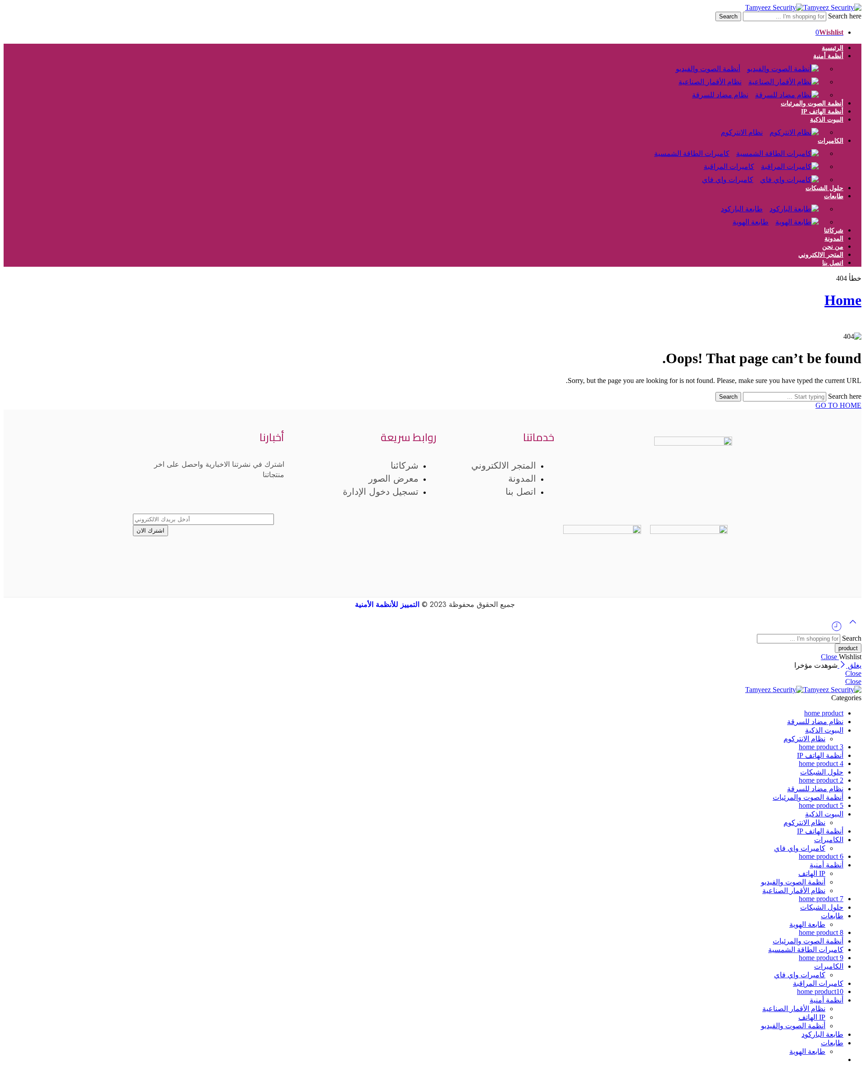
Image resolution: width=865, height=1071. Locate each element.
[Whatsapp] (615, 498)
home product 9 (821, 958)
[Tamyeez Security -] (803, 7)
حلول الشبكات (824, 188)
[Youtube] (650, 498)
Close (830, 657)
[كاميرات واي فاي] (792, 175)
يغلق (853, 665)
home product (823, 713)
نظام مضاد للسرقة (720, 95)
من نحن (832, 246)
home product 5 (821, 805)
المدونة (833, 238)
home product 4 (821, 763)
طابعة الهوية (751, 222)
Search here (843, 16)
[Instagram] (685, 498)
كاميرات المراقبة (818, 983)
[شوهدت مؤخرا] (836, 629)
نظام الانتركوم (742, 132)
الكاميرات (830, 140)
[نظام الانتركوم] (797, 128)
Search (728, 16)
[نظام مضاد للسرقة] (790, 90)
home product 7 (821, 898)
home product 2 (821, 780)
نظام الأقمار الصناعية (793, 890)
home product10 (820, 991)
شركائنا (833, 230)
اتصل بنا (832, 263)
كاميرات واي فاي (727, 179)
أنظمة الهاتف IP (822, 111)
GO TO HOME (838, 405)
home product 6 (821, 856)
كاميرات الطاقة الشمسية (691, 153)
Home (842, 300)
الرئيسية (832, 48)
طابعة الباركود (822, 1034)
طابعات (833, 196)
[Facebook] (721, 498)
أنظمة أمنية (828, 56)
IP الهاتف (811, 873)
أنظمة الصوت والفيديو (793, 882)
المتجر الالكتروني (820, 254)
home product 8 (821, 932)
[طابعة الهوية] (800, 217)
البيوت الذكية (824, 730)
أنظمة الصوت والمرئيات (812, 103)
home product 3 (821, 747)
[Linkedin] (580, 498)
